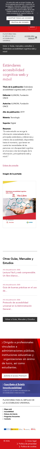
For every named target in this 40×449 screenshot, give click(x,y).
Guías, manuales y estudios (21, 46)
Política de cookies (20, 22)
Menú (32, 27)
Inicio (5, 46)
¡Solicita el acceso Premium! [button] (15, 376)
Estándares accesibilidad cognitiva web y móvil (19, 49)
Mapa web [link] (8, 409)
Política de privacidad (27, 444)
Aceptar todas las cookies (20, 18)
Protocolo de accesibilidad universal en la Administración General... (17, 306)
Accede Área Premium (29, 37)
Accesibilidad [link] (9, 411)
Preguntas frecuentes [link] (12, 416)
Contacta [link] (7, 419)
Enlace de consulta (10, 166)
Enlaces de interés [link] (10, 414)
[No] (37, 13)
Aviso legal (31, 441)
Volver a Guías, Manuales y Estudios (20, 319)
